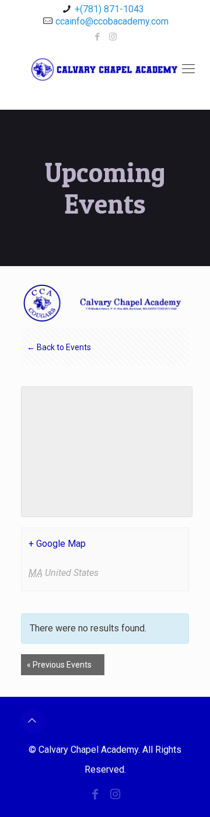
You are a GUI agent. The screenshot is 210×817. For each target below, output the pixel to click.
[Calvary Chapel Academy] (105, 77)
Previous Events (59, 664)
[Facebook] (98, 37)
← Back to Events (59, 347)
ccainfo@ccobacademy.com (112, 21)
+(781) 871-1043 (109, 9)
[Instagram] (113, 37)
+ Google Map (57, 543)
